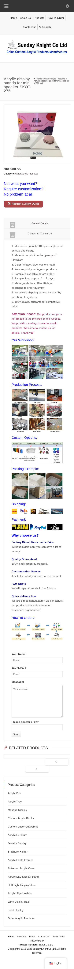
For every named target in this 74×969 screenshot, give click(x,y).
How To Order (55, 17)
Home (13, 17)
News (32, 936)
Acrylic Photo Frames (20, 859)
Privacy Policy (37, 940)
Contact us (29, 26)
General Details (39, 223)
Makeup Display (17, 809)
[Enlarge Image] (37, 106)
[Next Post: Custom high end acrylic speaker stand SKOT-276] (37, 769)
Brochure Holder (18, 851)
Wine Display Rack (19, 901)
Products (39, 17)
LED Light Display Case (22, 884)
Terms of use (58, 936)
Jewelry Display (17, 843)
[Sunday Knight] (37, 54)
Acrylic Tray (15, 801)
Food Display (16, 910)
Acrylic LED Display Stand (23, 876)
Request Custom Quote (25, 203)
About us (25, 17)
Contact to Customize (40, 233)
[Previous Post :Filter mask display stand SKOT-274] (56, 762)
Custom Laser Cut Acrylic (23, 826)
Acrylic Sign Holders (20, 893)
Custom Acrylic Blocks (21, 818)
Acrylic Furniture (17, 834)
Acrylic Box (14, 793)
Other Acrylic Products (26, 173)
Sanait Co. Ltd (46, 944)
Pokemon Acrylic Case (21, 868)
